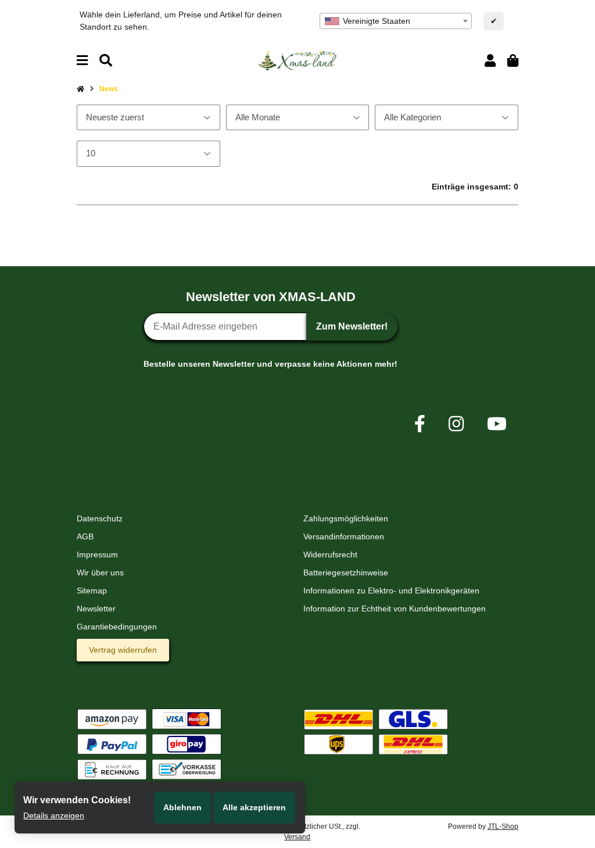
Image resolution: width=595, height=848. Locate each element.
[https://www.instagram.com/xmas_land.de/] (456, 424)
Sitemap (92, 590)
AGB (85, 536)
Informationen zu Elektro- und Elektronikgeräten (391, 590)
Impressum (97, 554)
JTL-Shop (503, 826)
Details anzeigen (53, 815)
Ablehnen (182, 807)
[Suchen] (105, 60)
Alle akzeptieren (254, 807)
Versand (297, 837)
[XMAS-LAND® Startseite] (297, 60)
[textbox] (395, 20)
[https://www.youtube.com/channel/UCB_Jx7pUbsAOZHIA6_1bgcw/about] (496, 424)
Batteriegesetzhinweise (345, 572)
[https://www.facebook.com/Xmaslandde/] (420, 424)
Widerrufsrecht (330, 554)
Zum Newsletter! (352, 326)
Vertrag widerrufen (123, 649)
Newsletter (96, 608)
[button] (490, 60)
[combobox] (396, 21)
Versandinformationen (343, 536)
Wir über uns (100, 572)
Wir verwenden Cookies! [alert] (77, 800)
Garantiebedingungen (117, 626)
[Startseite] (80, 89)
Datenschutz (100, 518)
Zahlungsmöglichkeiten (345, 518)
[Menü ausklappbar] (82, 60)
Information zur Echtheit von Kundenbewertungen (394, 608)
